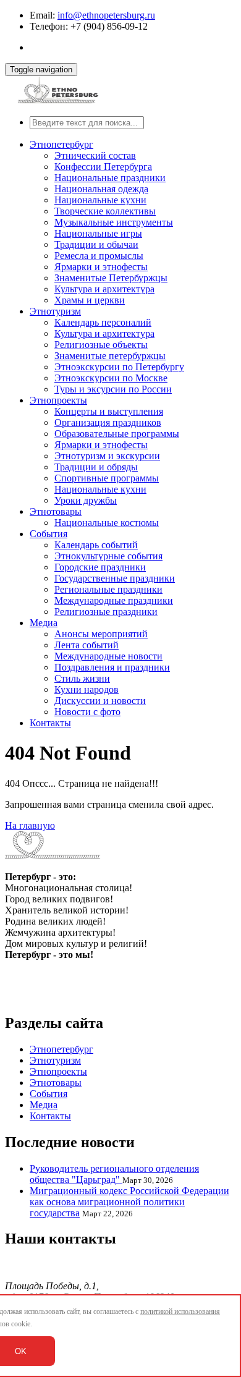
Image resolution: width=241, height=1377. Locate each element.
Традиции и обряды (96, 467)
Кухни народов (86, 689)
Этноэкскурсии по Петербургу (119, 367)
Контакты (50, 723)
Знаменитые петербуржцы (110, 355)
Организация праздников (107, 422)
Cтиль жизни (82, 678)
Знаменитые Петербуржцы (110, 278)
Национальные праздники (110, 177)
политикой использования (180, 1311)
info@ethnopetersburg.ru (106, 15)
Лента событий (86, 645)
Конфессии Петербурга (103, 166)
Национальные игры (98, 233)
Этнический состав (95, 155)
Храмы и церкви (89, 300)
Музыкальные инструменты (113, 222)
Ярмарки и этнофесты (101, 266)
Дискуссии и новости (100, 700)
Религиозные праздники (106, 611)
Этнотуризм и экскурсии (107, 456)
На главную (30, 825)
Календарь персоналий (102, 322)
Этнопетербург (61, 144)
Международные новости (108, 656)
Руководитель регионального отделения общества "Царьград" (114, 1174)
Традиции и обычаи (96, 244)
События (48, 533)
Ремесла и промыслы (98, 255)
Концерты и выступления (108, 411)
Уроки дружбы (85, 500)
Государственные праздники (114, 578)
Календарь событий (96, 545)
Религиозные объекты (101, 344)
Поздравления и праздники (112, 667)
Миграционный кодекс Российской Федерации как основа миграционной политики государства (129, 1201)
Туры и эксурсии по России (113, 389)
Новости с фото (87, 711)
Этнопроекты (58, 400)
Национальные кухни (100, 200)
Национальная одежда (101, 189)
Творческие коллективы (105, 211)
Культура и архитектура (104, 289)
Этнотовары (56, 511)
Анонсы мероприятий (101, 634)
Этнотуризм (55, 311)
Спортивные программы (106, 478)
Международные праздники (113, 600)
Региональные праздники (108, 589)
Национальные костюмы (106, 522)
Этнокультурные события (108, 556)
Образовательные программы (116, 433)
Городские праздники (100, 567)
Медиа (43, 622)
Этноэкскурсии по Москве (110, 378)
